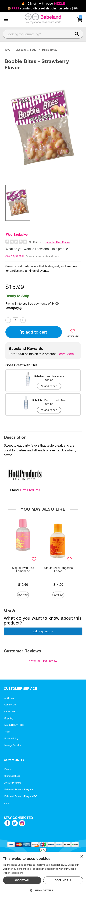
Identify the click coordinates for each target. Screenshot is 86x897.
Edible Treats (49, 49)
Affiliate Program (12, 782)
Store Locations (12, 776)
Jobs (6, 803)
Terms (7, 731)
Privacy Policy (11, 738)
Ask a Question (15, 255)
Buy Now (23, 594)
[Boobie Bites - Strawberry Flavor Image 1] (43, 127)
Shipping (8, 718)
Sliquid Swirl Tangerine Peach (58, 569)
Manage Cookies (12, 745)
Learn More (65, 354)
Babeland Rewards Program (18, 789)
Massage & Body (25, 49)
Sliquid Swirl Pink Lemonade (23, 569)
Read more (17, 872)
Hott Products (30, 490)
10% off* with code (43, 3)
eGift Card (9, 698)
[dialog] (43, 874)
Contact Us (10, 704)
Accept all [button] (22, 880)
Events (7, 769)
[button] (6, 19)
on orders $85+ (43, 8)
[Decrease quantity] (8, 320)
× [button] (81, 856)
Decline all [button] (63, 880)
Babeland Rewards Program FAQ (21, 796)
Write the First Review (57, 242)
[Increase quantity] (23, 320)
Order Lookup (11, 711)
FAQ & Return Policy (14, 725)
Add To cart (36, 332)
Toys (7, 49)
